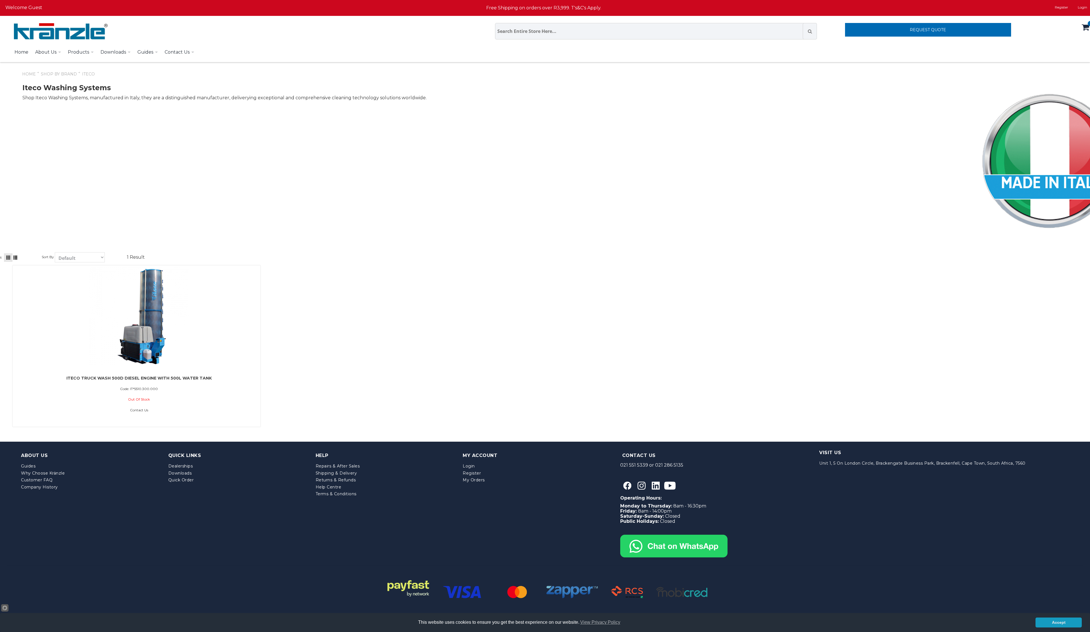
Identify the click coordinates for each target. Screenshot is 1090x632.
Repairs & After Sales (338, 466)
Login (469, 466)
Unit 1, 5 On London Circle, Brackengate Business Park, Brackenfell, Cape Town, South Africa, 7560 (922, 463)
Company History (39, 487)
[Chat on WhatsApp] (674, 537)
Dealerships (180, 466)
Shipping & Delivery (336, 473)
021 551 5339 (634, 465)
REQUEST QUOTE (928, 29)
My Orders (474, 480)
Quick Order (181, 480)
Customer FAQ (37, 480)
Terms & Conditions (336, 493)
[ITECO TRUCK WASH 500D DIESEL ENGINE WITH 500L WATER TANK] (139, 316)
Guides (28, 466)
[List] (15, 257)
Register (1061, 7)
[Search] (810, 31)
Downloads (180, 473)
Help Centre (328, 487)
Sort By (48, 257)
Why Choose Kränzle (43, 473)
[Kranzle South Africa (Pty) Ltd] (59, 31)
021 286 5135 (669, 465)
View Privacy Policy (600, 622)
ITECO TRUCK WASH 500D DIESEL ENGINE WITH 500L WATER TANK (139, 378)
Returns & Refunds (336, 480)
